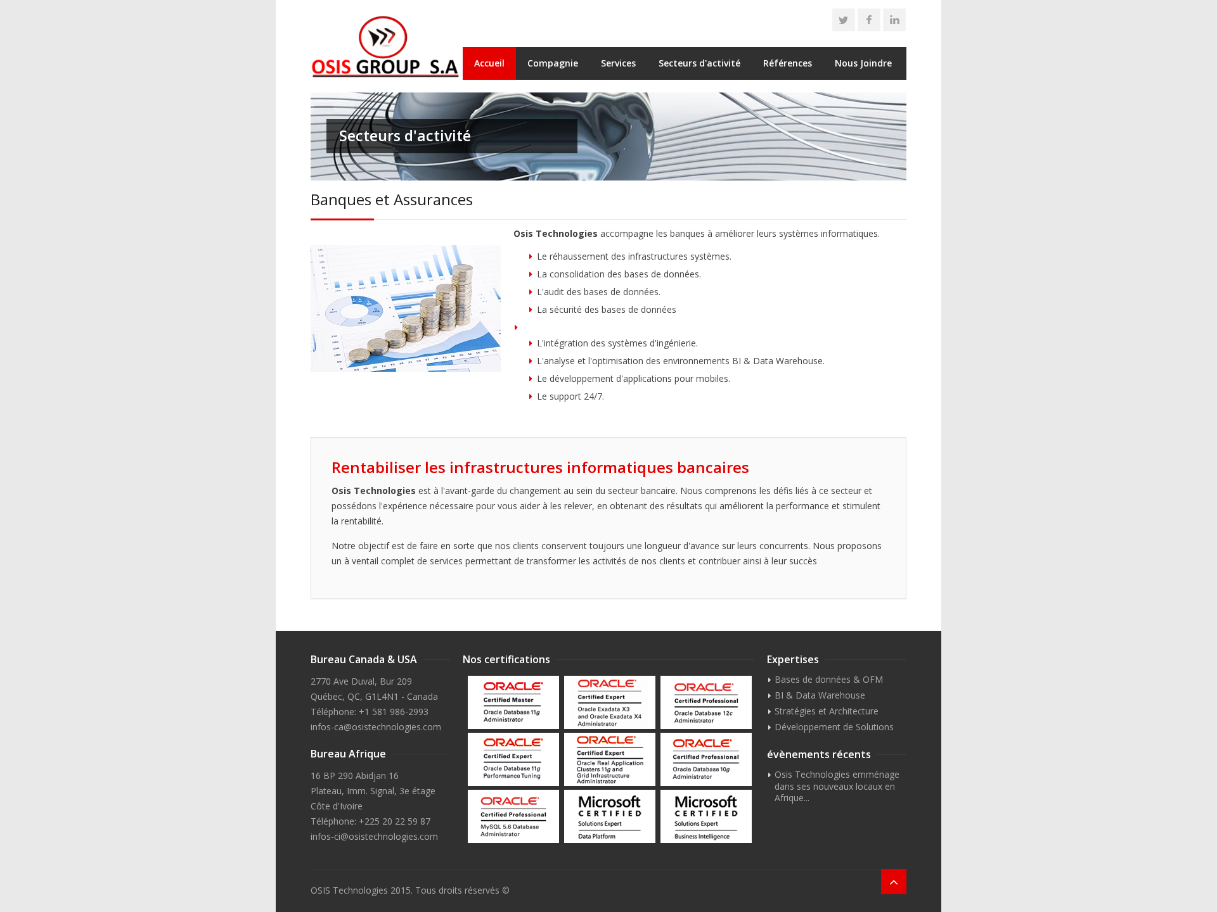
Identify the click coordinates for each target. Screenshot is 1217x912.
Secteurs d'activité (699, 63)
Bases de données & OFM (829, 679)
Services (618, 63)
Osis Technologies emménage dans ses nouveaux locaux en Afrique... (833, 786)
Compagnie (552, 63)
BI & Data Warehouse (820, 695)
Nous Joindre (863, 63)
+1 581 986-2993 (393, 712)
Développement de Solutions (834, 727)
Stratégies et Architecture (827, 711)
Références (787, 63)
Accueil (489, 63)
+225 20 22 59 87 (394, 821)
